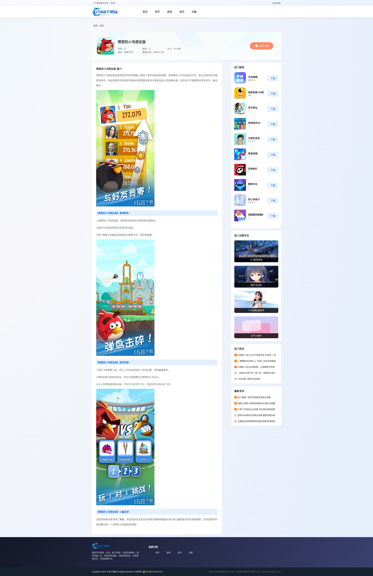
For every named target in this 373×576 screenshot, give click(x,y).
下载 (273, 78)
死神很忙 (252, 168)
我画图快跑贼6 (255, 214)
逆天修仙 (252, 107)
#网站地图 (276, 3)
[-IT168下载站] (105, 12)
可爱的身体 (254, 138)
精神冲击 (252, 184)
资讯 (181, 11)
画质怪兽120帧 (256, 92)
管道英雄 (252, 153)
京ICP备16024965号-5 (154, 571)
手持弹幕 (252, 77)
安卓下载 (263, 45)
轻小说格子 (254, 199)
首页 (145, 11)
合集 (194, 11)
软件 (157, 11)
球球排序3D (254, 122)
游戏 (169, 11)
